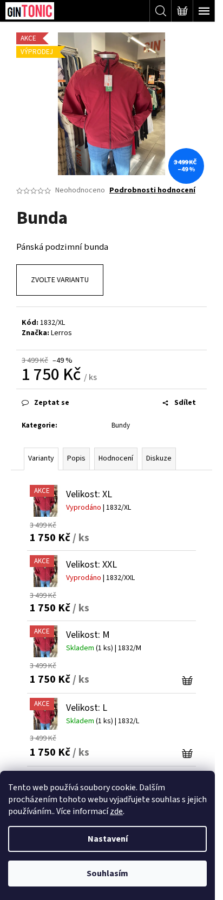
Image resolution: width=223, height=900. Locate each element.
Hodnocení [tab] (116, 458)
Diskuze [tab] (159, 458)
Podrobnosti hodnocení (152, 190)
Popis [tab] (76, 458)
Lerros (61, 333)
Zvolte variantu (60, 280)
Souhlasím (107, 873)
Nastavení (108, 839)
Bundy (121, 425)
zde (116, 811)
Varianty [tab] (41, 458)
